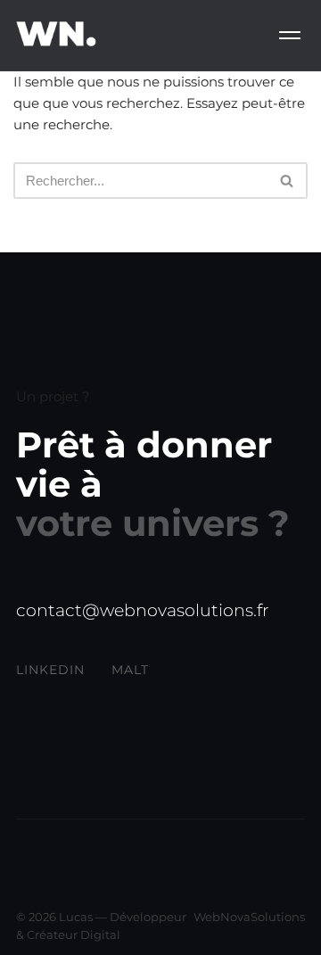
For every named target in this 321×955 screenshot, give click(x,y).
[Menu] (290, 35)
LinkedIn (50, 670)
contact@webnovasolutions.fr (142, 610)
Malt (130, 670)
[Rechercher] (288, 180)
